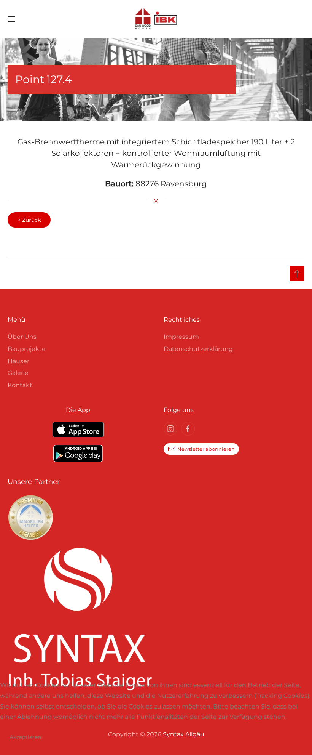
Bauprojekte (27, 349)
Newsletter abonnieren (206, 449)
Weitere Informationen (156, 749)
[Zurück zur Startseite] (156, 19)
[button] (11, 19)
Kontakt (20, 385)
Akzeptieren (25, 737)
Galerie (18, 373)
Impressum (181, 336)
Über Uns (22, 336)
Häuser (18, 361)
